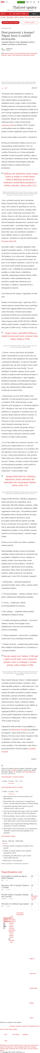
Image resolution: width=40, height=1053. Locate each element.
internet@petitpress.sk (28, 772)
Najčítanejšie (19, 841)
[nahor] (18, 1029)
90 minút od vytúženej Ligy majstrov (15, 904)
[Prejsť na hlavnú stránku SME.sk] (5, 1026)
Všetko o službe (29, 22)
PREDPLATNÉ (21, 2)
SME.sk (3, 14)
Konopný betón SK (8, 241)
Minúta (31, 1003)
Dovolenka (20, 913)
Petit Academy (32, 1047)
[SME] (7, 7)
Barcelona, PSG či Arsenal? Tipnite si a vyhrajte (15, 886)
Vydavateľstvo (34, 1045)
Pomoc (6, 1029)
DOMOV (24, 14)
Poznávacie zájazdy (12, 922)
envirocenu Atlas (7, 125)
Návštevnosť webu (11, 1047)
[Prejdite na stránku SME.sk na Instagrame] (6, 1043)
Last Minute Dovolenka (12, 918)
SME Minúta (17, 14)
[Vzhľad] (34, 2)
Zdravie (22, 17)
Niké (2, 880)
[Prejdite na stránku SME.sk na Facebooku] (1, 1043)
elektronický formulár (19, 730)
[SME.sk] (2, 2)
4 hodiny (4, 781)
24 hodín (11, 781)
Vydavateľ (24, 1026)
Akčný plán (23, 1048)
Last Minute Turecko (11, 926)
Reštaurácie (20, 914)
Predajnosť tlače (22, 1047)
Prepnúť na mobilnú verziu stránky (10, 1022)
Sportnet (16, 1045)
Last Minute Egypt (11, 935)
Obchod (16, 17)
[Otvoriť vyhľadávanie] (38, 14)
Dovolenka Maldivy (12, 931)
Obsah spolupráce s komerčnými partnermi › (15, 863)
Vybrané (4, 841)
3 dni (16, 781)
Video (31, 1018)
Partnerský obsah (8, 836)
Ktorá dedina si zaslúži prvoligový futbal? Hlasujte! (14, 877)
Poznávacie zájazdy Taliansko (7, 919)
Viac (6, 2)
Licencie (29, 1048)
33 (10, 14)
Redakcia (18, 1026)
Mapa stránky (12, 1029)
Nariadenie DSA (13, 1048)
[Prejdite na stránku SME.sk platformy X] (4, 1043)
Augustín (30, 10)
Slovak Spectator (24, 1045)
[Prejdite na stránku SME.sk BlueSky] (12, 1043)
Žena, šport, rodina (30, 17)
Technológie (10, 17)
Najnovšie (11, 841)
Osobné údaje (4, 1048)
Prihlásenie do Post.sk (6, 1045)
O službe (3, 17)
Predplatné (31, 1026)
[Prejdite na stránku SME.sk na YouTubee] (9, 1043)
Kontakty (12, 1026)
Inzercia (2, 1047)
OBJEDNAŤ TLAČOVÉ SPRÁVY (10, 22)
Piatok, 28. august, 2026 (14, 10)
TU (14, 772)
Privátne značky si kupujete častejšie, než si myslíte (15, 896)
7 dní (20, 781)
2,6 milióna (14, 770)
